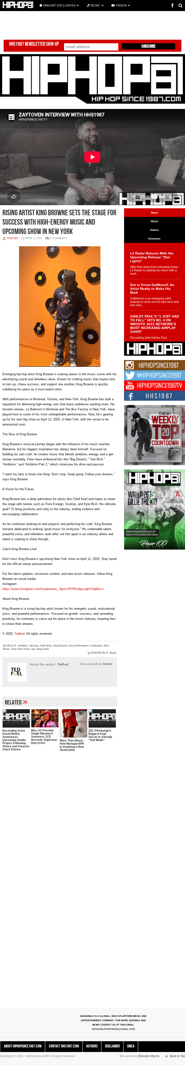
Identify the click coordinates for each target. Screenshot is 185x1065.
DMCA (130, 1046)
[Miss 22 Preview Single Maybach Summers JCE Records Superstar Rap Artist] (45, 718)
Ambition (23, 645)
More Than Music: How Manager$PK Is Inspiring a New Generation (72, 745)
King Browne (60, 645)
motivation (96, 645)
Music (113, 652)
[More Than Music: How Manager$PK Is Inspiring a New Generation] (73, 723)
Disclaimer (112, 1046)
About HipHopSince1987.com (22, 1046)
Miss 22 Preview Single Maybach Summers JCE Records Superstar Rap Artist (44, 737)
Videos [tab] (154, 229)
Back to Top (177, 1056)
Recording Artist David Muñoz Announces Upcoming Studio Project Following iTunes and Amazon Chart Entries (15, 740)
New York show (20, 648)
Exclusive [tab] (154, 238)
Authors (92, 1046)
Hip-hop (33, 645)
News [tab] (154, 212)
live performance (79, 645)
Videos (121, 5)
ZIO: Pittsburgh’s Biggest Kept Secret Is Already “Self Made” (100, 735)
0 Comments (58, 238)
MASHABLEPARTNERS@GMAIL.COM (113, 1029)
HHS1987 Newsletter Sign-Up (34, 44)
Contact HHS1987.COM (64, 1046)
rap (33, 648)
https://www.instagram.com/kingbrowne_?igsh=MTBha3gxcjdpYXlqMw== (53, 589)
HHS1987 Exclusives (59, 5)
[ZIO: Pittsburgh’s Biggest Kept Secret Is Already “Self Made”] (102, 718)
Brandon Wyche (149, 1056)
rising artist (42, 648)
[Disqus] (59, 817)
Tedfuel (13, 238)
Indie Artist (46, 645)
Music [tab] (154, 221)
